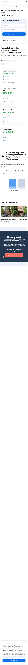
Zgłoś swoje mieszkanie (14, 255)
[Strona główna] (5, 1)
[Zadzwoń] (23, 1)
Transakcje (5, 40)
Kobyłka (16, 6)
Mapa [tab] (3, 64)
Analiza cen (13, 40)
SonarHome (3, 6)
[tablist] (5, 64)
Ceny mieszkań (10, 6)
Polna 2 (5, 90)
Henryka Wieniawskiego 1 (9, 220)
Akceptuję (14, 660)
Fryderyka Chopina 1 (10, 71)
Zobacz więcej (14, 190)
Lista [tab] (7, 64)
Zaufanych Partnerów (14, 649)
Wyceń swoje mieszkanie (14, 34)
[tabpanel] (14, 105)
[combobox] (13, 25)
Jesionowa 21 (7, 110)
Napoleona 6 (7, 129)
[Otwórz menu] (26, 2)
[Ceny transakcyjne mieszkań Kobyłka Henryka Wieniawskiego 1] (14, 211)
